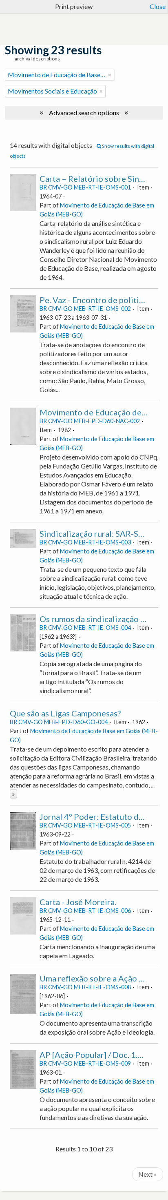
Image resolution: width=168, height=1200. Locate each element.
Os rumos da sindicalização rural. (99, 619)
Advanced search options (84, 112)
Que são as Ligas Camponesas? (65, 713)
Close (158, 6)
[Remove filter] (109, 74)
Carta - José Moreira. (78, 902)
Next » (147, 1174)
